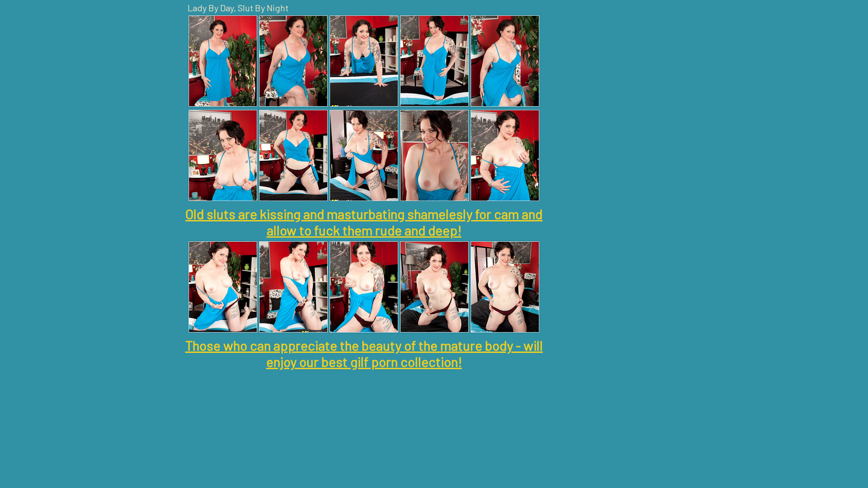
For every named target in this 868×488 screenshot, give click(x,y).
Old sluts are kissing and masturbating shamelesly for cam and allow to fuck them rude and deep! (363, 222)
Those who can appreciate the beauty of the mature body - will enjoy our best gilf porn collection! (364, 353)
